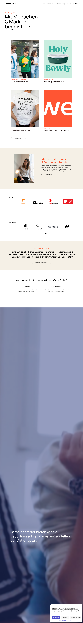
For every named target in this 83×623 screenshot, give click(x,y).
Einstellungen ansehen (76, 617)
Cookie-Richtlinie (62, 620)
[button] (80, 606)
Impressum (72, 620)
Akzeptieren (56, 617)
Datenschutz (67, 620)
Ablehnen (65, 617)
